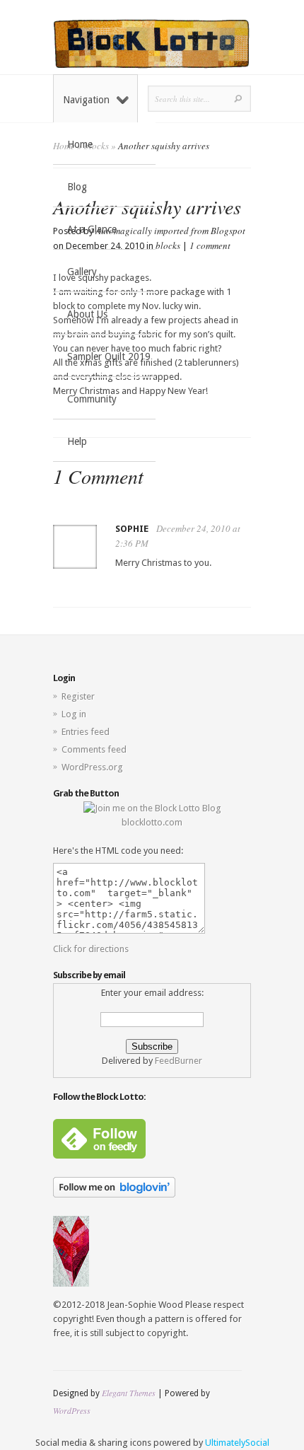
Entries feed (86, 731)
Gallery (82, 271)
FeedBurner (178, 1060)
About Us (87, 314)
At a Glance (92, 229)
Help (77, 441)
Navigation (86, 99)
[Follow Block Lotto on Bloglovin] (114, 1194)
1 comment (209, 245)
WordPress (71, 1410)
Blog (77, 186)
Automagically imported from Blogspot (170, 230)
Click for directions (91, 949)
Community (92, 399)
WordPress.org (92, 767)
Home (80, 144)
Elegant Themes (129, 1392)
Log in (74, 714)
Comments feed (94, 749)
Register (78, 696)
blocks (168, 245)
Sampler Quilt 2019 (109, 356)
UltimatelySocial (237, 1442)
